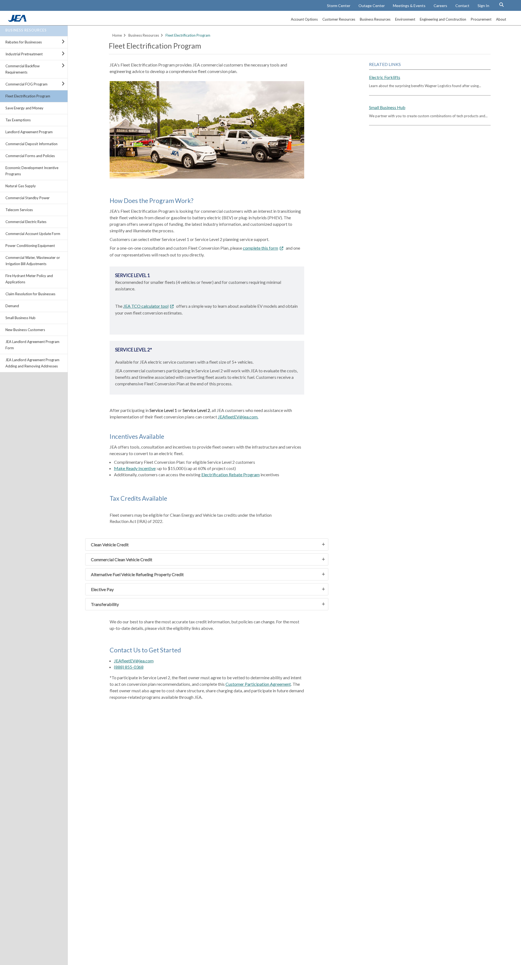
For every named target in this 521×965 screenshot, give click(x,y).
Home (117, 35)
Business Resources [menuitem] (375, 19)
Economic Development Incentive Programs (31, 171)
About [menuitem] (501, 19)
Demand (12, 306)
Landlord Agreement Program (29, 132)
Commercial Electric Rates (25, 222)
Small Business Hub (20, 318)
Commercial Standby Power (27, 198)
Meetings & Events (409, 5)
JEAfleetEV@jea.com (134, 660)
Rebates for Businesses (23, 42)
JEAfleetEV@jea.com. (238, 416)
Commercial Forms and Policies (30, 156)
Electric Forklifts (384, 77)
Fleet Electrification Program (27, 96)
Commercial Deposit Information (31, 144)
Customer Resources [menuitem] (338, 19)
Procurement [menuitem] (481, 19)
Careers (440, 5)
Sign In (483, 5)
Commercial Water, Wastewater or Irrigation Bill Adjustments (32, 260)
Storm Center (338, 5)
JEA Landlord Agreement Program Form (32, 344)
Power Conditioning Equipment (30, 245)
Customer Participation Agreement (258, 684)
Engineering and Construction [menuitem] (443, 19)
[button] (501, 4)
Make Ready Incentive (134, 468)
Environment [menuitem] (405, 19)
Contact (462, 5)
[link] (18, 20)
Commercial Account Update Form (32, 233)
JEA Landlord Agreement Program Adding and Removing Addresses (32, 363)
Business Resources (26, 30)
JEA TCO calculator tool (146, 306)
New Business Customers (25, 330)
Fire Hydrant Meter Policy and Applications (29, 279)
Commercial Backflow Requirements (22, 69)
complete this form (260, 247)
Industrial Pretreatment (24, 54)
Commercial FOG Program (26, 84)
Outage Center (371, 5)
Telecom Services (19, 210)
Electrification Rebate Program (230, 474)
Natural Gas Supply (20, 186)
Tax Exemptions (18, 120)
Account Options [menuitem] (304, 19)
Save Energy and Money (24, 108)
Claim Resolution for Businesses (30, 294)
